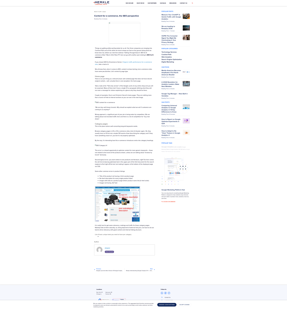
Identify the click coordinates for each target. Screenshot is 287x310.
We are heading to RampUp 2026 (168, 27)
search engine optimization (175, 151)
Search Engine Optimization (172, 59)
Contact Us (167, 297)
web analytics (178, 147)
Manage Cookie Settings (167, 305)
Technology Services (169, 52)
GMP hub (185, 149)
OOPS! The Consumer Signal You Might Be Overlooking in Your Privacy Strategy (170, 39)
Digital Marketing (168, 62)
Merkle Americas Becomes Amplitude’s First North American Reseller (171, 72)
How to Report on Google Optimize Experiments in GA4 (171, 121)
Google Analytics (168, 147)
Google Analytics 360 (175, 149)
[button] (192, 3)
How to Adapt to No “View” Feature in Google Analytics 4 (171, 133)
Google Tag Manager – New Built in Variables (175, 94)
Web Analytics (167, 57)
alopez (107, 248)
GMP (182, 149)
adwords (169, 151)
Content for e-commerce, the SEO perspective (116, 15)
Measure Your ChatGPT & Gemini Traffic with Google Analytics (171, 16)
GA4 (166, 151)
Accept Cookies (184, 305)
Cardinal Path (166, 54)
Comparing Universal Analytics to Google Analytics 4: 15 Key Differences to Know (169, 108)
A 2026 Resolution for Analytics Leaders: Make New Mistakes (170, 84)
